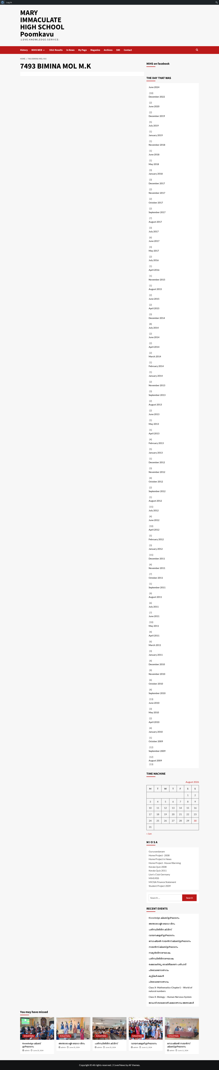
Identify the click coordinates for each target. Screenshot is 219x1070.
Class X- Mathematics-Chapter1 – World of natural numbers (170, 989)
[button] (197, 49)
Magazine (95, 50)
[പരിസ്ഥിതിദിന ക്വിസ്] (109, 1028)
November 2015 (157, 279)
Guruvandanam (157, 851)
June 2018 (154, 154)
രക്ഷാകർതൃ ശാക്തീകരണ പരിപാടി (167, 964)
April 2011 (154, 635)
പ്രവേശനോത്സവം (159, 970)
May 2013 (154, 424)
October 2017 (156, 202)
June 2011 (154, 616)
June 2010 (154, 703)
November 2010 (157, 674)
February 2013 (156, 443)
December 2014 (157, 318)
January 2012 (156, 549)
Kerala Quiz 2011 (158, 870)
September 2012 (157, 491)
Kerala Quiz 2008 (158, 866)
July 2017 (154, 231)
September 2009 (157, 751)
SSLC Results (56, 50)
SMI (118, 50)
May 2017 (154, 250)
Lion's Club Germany (159, 874)
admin (27, 1050)
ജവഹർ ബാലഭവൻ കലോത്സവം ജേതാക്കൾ (171, 1002)
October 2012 (156, 481)
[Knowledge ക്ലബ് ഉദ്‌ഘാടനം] (37, 1028)
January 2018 (156, 173)
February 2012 (156, 539)
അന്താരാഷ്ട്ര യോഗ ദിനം (162, 923)
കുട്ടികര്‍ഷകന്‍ (156, 976)
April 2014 (154, 347)
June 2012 (154, 520)
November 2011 (157, 568)
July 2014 (154, 327)
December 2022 (157, 96)
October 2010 (156, 683)
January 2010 (156, 731)
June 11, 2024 (147, 1047)
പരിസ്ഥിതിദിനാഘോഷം (161, 958)
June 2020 (154, 106)
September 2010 (157, 693)
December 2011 (157, 558)
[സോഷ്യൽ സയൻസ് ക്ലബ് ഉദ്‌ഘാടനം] (182, 1028)
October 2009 (156, 741)
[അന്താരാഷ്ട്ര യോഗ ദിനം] (73, 1028)
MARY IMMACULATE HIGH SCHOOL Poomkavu (42, 23)
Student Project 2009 (160, 885)
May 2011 (154, 626)
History (24, 50)
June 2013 (154, 414)
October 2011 (156, 577)
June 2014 (154, 337)
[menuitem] (2, 2)
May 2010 (154, 712)
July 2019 (154, 125)
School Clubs (29, 1036)
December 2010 (157, 664)
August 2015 (155, 289)
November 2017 (157, 193)
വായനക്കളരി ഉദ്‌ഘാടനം (161, 935)
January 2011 (156, 654)
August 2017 (155, 221)
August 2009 (155, 760)
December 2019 (157, 116)
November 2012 (157, 472)
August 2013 (155, 404)
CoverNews (119, 1065)
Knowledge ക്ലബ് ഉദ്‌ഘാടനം (164, 917)
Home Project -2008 (159, 855)
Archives (108, 50)
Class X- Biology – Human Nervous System (170, 997)
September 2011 (157, 587)
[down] (44, 50)
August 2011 (155, 597)
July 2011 (154, 606)
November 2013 (157, 385)
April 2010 (154, 722)
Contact (128, 50)
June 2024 (154, 87)
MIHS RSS (154, 878)
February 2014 (156, 366)
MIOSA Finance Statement (162, 882)
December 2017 (157, 183)
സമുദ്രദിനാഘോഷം (159, 952)
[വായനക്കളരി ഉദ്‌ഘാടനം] (146, 1028)
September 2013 (157, 395)
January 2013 (156, 452)
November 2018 (157, 144)
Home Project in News (160, 859)
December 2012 (157, 462)
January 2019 (156, 135)
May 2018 (154, 164)
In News (70, 50)
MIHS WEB (36, 50)
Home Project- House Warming (165, 862)
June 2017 (154, 241)
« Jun (149, 833)
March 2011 (155, 645)
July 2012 (154, 510)
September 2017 (157, 212)
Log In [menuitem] (9, 2)
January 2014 (156, 375)
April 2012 (154, 529)
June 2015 (154, 298)
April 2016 (154, 270)
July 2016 (154, 260)
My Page (82, 50)
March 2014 (155, 356)
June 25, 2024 (38, 1050)
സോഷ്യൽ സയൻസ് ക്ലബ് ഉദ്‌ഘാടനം (170, 941)
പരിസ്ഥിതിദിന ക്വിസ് (160, 929)
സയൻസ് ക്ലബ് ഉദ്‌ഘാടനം (163, 946)
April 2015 (154, 308)
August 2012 (155, 500)
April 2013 (154, 433)
